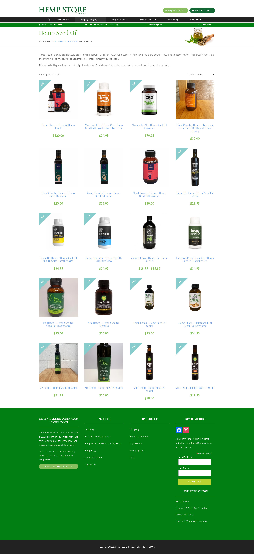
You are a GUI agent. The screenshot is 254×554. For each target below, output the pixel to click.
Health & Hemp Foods (68, 41)
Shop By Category (89, 19)
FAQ (132, 457)
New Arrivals (63, 19)
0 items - (202, 10)
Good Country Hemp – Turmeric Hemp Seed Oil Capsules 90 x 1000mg (195, 127)
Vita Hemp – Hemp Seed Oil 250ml (195, 387)
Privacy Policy (134, 546)
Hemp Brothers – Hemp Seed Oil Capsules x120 (103, 259)
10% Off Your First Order (51, 24)
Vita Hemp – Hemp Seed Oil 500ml (149, 389)
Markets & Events (93, 457)
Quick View (58, 95)
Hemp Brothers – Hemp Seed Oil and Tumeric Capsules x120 (58, 259)
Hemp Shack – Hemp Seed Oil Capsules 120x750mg (195, 324)
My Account (136, 443)
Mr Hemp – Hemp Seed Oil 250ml (58, 387)
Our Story (89, 429)
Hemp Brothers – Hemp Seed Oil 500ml (195, 194)
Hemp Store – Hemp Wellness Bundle (58, 126)
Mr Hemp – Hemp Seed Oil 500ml (104, 387)
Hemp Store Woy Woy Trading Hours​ (103, 443)
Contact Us (90, 464)
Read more (103, 88)
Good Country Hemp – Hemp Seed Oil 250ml (58, 194)
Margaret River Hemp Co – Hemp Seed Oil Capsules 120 (195, 259)
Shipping (134, 429)
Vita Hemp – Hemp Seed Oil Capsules (104, 324)
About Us (194, 19)
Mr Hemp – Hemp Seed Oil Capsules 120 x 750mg (58, 324)
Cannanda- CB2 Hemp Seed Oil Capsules (149, 126)
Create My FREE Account (58, 466)
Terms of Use (149, 546)
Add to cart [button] (59, 88)
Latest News (205, 24)
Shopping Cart (137, 450)
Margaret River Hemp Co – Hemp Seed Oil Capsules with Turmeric (104, 126)
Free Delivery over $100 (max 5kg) (103, 24)
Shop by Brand (118, 19)
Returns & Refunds (139, 436)
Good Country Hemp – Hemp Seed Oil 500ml (103, 194)
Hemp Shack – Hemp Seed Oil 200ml (149, 324)
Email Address (185, 456)
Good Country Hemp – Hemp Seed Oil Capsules (149, 194)
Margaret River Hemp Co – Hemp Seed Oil (149, 259)
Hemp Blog (173, 19)
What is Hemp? (146, 19)
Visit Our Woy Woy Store (97, 436)
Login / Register (176, 10)
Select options (149, 221)
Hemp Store (121, 546)
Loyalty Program (155, 24)
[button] (49, 19)
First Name (184, 468)
